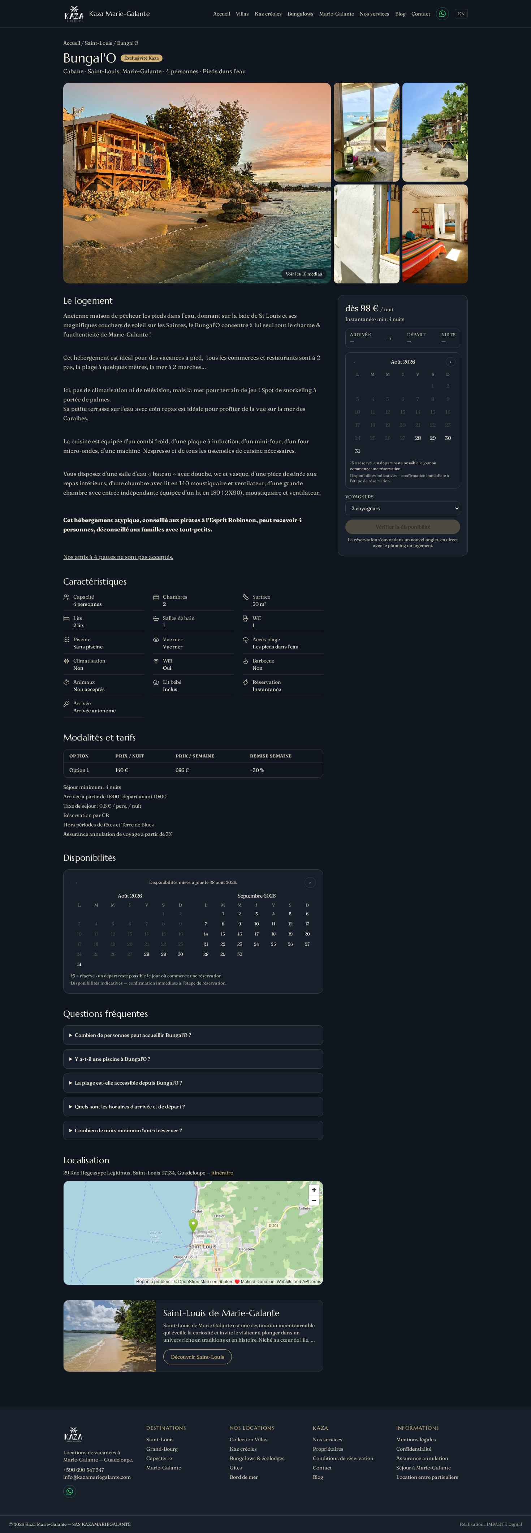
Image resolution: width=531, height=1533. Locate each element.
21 (417, 425)
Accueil (221, 13)
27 (402, 438)
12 (387, 412)
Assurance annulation (422, 1458)
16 (447, 412)
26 (387, 438)
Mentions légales (416, 1439)
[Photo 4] (366, 233)
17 (357, 425)
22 (433, 425)
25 (373, 438)
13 (402, 412)
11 (373, 412)
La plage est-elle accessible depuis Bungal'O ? (128, 1083)
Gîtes (236, 1467)
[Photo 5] (435, 233)
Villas (242, 13)
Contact (420, 13)
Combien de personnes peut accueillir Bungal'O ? (133, 1035)
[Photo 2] (366, 132)
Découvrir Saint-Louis (197, 1357)
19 (387, 425)
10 (357, 412)
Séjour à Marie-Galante (423, 1467)
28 (418, 438)
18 (372, 425)
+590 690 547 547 (83, 1470)
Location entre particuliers (427, 1477)
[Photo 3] (435, 132)
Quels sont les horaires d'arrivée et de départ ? (130, 1106)
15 (432, 412)
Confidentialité (413, 1449)
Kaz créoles (268, 13)
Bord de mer (244, 1477)
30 (448, 438)
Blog (400, 13)
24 (358, 438)
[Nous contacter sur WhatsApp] (442, 13)
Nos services (374, 13)
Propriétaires (328, 1449)
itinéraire (222, 1172)
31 (357, 451)
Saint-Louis (98, 43)
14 (417, 412)
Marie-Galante (336, 13)
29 (433, 438)
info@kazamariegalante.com (97, 1477)
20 (403, 425)
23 (448, 425)
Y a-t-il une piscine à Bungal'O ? (112, 1059)
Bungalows (301, 13)
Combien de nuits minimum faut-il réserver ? (128, 1130)
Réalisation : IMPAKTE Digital (491, 1524)
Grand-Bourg (162, 1449)
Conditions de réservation (343, 1458)
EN (461, 13)
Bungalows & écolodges (257, 1458)
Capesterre (159, 1458)
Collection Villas (249, 1439)
